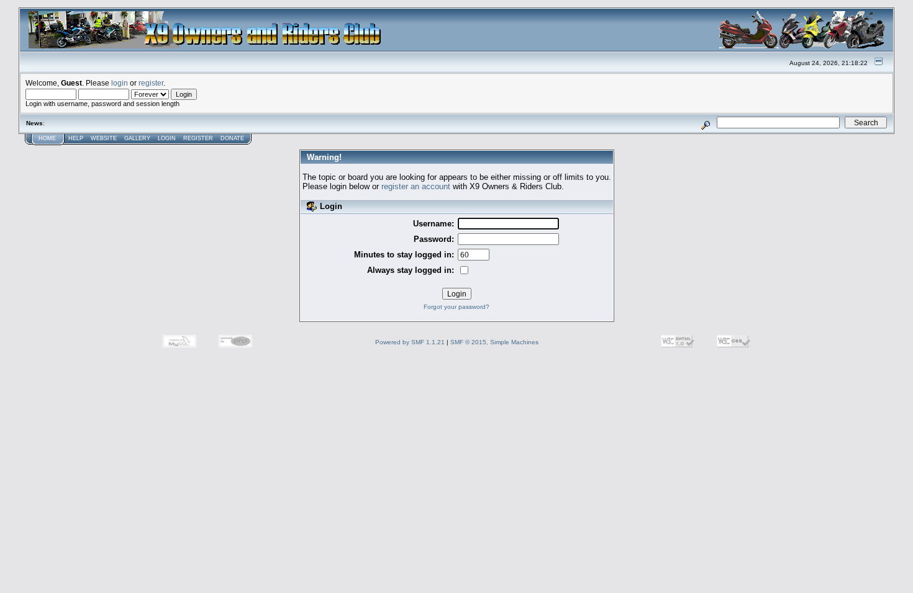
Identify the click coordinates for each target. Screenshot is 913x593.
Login (167, 138)
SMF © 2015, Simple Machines (494, 342)
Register (198, 138)
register (151, 83)
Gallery (137, 138)
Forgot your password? (456, 306)
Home (47, 138)
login (119, 83)
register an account (415, 186)
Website (104, 138)
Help (75, 138)
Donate (232, 138)
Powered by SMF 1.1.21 (410, 342)
